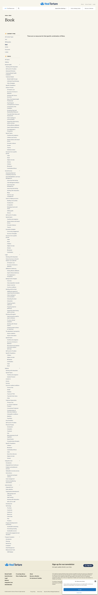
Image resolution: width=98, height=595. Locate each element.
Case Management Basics (13, 182)
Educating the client (11, 299)
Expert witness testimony (13, 127)
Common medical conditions (12, 385)
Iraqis (8, 155)
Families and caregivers (12, 135)
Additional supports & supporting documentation (13, 292)
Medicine (9, 416)
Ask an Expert (88, 4)
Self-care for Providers (11, 69)
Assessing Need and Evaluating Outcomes (11, 173)
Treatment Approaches (11, 400)
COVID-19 (8, 379)
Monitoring (8, 543)
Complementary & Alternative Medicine (12, 411)
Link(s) (6, 52)
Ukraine (9, 162)
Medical (7, 368)
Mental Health (8, 64)
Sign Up (89, 565)
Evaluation (9, 429)
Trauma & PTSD (11, 394)
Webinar (7, 62)
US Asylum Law (11, 89)
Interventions (9, 473)
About (82, 4)
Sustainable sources (12, 531)
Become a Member (89, 8)
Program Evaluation (9, 537)
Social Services (8, 171)
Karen (8, 157)
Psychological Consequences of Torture (13, 103)
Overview (9, 280)
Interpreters (10, 301)
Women (9, 213)
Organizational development (12, 491)
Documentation (9, 420)
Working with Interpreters (12, 66)
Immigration (10, 205)
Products (9, 520)
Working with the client (11, 289)
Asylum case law (11, 285)
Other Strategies (11, 83)
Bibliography (8, 42)
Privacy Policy (79, 592)
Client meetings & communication (11, 118)
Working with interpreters (13, 190)
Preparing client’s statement (11, 303)
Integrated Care (9, 487)
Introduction (10, 427)
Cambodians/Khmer (12, 168)
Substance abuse (11, 149)
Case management (10, 479)
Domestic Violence (11, 225)
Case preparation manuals (13, 283)
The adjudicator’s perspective (12, 331)
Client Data (9, 516)
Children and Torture (12, 137)
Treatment (9, 431)
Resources (9, 514)
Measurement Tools (10, 550)
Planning (8, 541)
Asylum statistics (11, 333)
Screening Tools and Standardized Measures (12, 111)
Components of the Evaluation (11, 107)
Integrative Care (8, 460)
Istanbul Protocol (11, 377)
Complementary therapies (13, 441)
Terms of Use (39, 591)
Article (6, 47)
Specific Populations (10, 85)
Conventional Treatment (12, 408)
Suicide (9, 145)
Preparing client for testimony (11, 307)
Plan (8, 518)
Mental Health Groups (12, 79)
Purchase (9, 508)
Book (6, 44)
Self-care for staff (11, 501)
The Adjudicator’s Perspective (11, 130)
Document (7, 49)
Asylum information (11, 335)
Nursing (8, 383)
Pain (8, 433)
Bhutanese (9, 166)
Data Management (10, 547)
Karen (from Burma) (11, 454)
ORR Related (10, 552)
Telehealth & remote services (12, 471)
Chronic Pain (10, 387)
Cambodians (10, 252)
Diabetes (9, 391)
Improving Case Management (11, 185)
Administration (8, 485)
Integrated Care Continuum (12, 465)
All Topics (7, 59)
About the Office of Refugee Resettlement (51, 591)
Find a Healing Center (75, 8)
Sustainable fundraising (12, 526)
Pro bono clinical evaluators (11, 320)
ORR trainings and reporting (11, 494)
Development (9, 503)
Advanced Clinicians (10, 71)
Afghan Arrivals (10, 160)
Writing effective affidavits (13, 125)
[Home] (49, 3)
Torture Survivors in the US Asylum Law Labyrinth (12, 259)
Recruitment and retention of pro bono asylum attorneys (13, 347)
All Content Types (9, 37)
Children (9, 164)
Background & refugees (11, 278)
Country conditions (11, 287)
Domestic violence (11, 143)
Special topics (9, 217)
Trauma (9, 147)
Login (94, 4)
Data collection (9, 489)
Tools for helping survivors (12, 198)
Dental (8, 389)
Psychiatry (9, 418)
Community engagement (13, 231)
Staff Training (10, 497)
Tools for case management (10, 195)
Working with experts (11, 314)
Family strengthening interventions (11, 481)
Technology (8, 506)
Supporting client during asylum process (13, 122)
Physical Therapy (10, 424)
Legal (6, 254)
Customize (9, 510)
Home (6, 15)
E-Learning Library (20, 574)
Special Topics (9, 133)
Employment (10, 202)
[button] (95, 581)
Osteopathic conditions (12, 414)
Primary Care (10, 402)
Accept (79, 589)
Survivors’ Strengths (12, 233)
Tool (6, 39)
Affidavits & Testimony (11, 268)
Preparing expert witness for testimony (13, 328)
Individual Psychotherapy (13, 81)
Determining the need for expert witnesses (13, 317)
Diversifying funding (12, 528)
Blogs (8, 192)
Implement (9, 512)
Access (7, 381)
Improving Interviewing (12, 180)
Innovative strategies (10, 229)
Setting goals (10, 210)
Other (8, 398)
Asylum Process (9, 87)
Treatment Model (10, 77)
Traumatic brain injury (12, 396)
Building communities (12, 200)
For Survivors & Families (36, 578)
